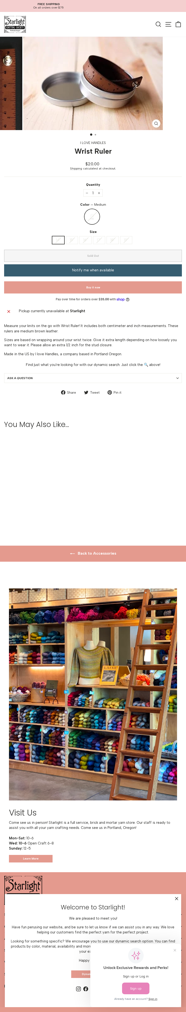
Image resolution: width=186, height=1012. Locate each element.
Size (93, 232)
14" (58, 240)
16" (85, 240)
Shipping (76, 168)
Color (93, 204)
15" (72, 240)
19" (126, 240)
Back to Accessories (96, 553)
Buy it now (93, 287)
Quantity (93, 184)
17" (99, 240)
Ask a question (20, 378)
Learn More (31, 858)
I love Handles (93, 143)
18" (112, 240)
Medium (92, 216)
